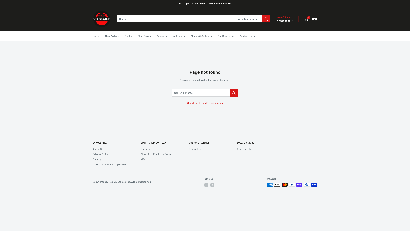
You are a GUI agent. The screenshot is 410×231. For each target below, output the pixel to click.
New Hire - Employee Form (156, 153)
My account (283, 20)
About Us (98, 148)
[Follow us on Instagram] (212, 185)
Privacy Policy (100, 153)
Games (160, 36)
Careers (145, 148)
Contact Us (245, 36)
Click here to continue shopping (205, 102)
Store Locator (245, 148)
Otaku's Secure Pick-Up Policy (109, 164)
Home (96, 36)
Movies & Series (200, 36)
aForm (144, 159)
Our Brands (224, 36)
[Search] (266, 18)
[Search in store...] (234, 93)
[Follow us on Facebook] (206, 185)
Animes (177, 36)
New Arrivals (112, 36)
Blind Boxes (144, 36)
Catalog (97, 159)
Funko (128, 36)
